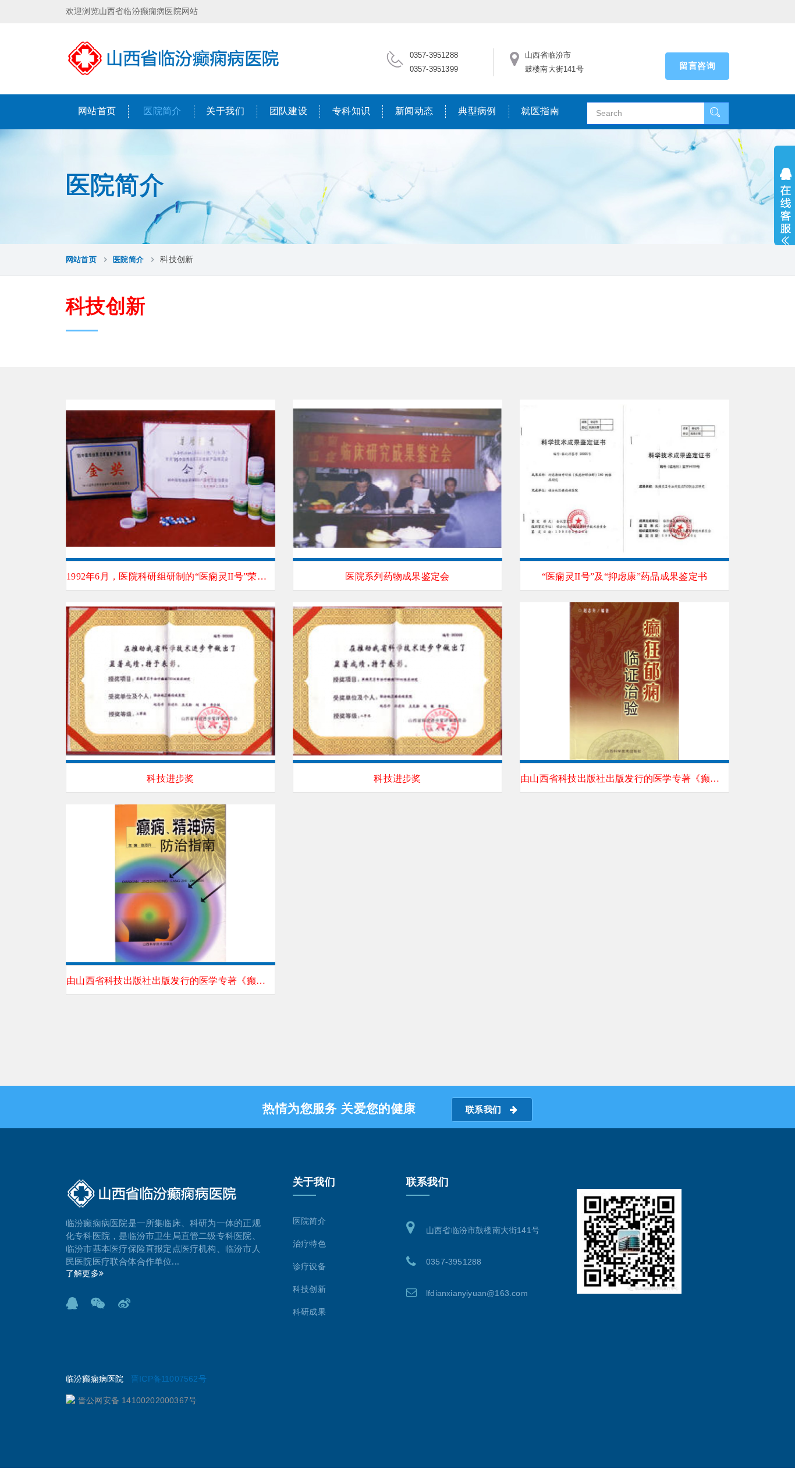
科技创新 (309, 1289)
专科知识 (351, 111)
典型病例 (477, 111)
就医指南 (540, 111)
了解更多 (82, 1273)
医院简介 (162, 111)
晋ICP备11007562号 (169, 1378)
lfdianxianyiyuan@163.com (477, 1293)
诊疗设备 (309, 1266)
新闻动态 (414, 111)
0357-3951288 (453, 1261)
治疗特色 (309, 1244)
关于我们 (225, 111)
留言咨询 (697, 66)
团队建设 (288, 111)
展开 (784, 202)
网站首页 (97, 111)
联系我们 (485, 1109)
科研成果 (309, 1312)
